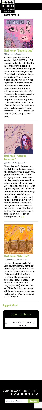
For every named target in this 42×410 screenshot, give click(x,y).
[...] (22, 217)
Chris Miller (23, 163)
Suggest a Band (10, 305)
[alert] (21, 324)
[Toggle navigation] (37, 7)
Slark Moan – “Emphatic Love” (18, 50)
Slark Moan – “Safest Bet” (16, 256)
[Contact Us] (22, 394)
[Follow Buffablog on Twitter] (15, 394)
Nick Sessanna (23, 54)
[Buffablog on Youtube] (26, 394)
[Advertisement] (21, 354)
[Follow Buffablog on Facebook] (11, 394)
